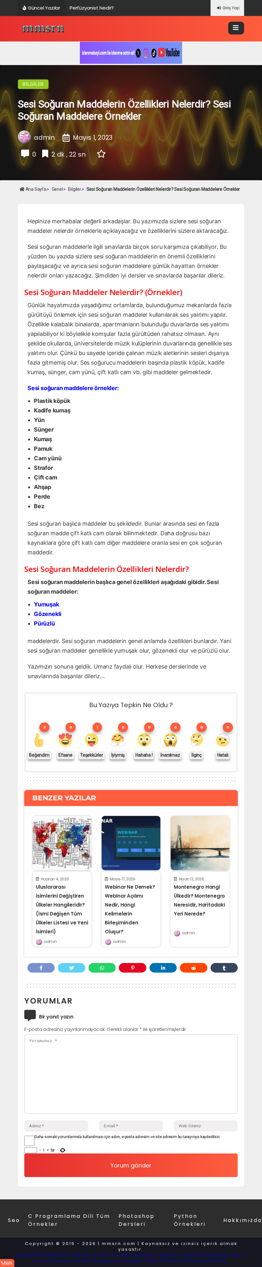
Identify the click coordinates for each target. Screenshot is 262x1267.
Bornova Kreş (208, 1260)
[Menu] (236, 28)
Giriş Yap (230, 8)
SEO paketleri (138, 1255)
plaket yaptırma (183, 1255)
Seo (14, 1220)
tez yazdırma (61, 1260)
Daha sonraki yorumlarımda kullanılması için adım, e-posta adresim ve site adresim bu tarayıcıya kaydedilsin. (127, 1137)
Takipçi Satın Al (94, 1255)
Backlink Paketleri (43, 1255)
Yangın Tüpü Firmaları (155, 1260)
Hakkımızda (242, 1220)
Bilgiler (33, 84)
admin (50, 941)
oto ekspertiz (101, 1260)
